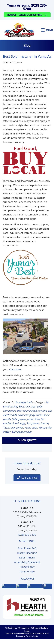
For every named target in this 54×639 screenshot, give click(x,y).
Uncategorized (22, 402)
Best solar (24, 406)
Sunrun (44, 423)
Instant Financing (27, 553)
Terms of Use (27, 571)
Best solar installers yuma (32, 410)
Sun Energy (18, 423)
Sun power (32, 423)
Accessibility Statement (27, 562)
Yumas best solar (22, 431)
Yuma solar (30, 427)
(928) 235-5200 (35, 7)
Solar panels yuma (22, 419)
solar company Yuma (30, 415)
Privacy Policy (27, 567)
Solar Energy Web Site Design (17, 633)
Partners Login (32, 636)
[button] (27, 14)
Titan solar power (13, 427)
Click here (15, 369)
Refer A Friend (27, 557)
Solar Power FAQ (27, 548)
